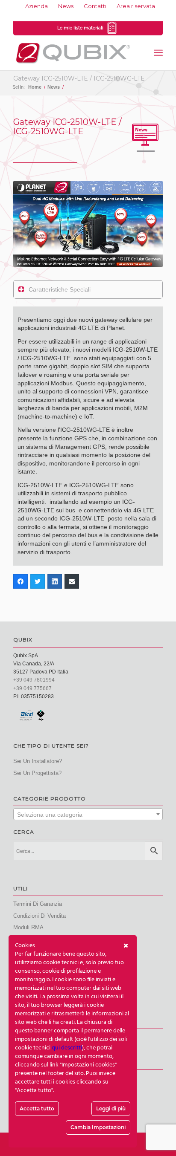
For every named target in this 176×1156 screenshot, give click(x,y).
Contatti (95, 6)
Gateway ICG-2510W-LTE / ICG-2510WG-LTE (79, 78)
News (65, 6)
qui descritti (67, 1048)
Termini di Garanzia (37, 904)
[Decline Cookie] (125, 946)
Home (34, 87)
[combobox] (88, 814)
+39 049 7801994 (34, 680)
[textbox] (88, 815)
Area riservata (136, 6)
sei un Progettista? (37, 773)
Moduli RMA (28, 927)
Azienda (36, 6)
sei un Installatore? (37, 761)
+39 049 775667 (32, 688)
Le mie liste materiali (81, 28)
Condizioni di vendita (39, 916)
